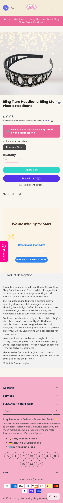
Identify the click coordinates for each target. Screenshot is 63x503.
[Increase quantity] (17, 159)
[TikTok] (39, 455)
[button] (58, 7)
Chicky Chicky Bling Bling (25, 498)
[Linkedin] (23, 463)
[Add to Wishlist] (59, 103)
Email (7, 411)
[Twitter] (7, 455)
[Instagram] (31, 455)
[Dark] (6, 8)
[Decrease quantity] (6, 159)
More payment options (31, 185)
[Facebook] (15, 455)
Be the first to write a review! (31, 259)
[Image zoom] (31, 63)
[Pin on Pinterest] (20, 194)
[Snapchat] (47, 455)
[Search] (51, 8)
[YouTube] (55, 455)
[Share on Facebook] (13, 194)
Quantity (9, 155)
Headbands (20, 19)
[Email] (31, 463)
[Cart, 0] (12, 7)
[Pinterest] (23, 455)
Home (7, 19)
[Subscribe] (56, 411)
